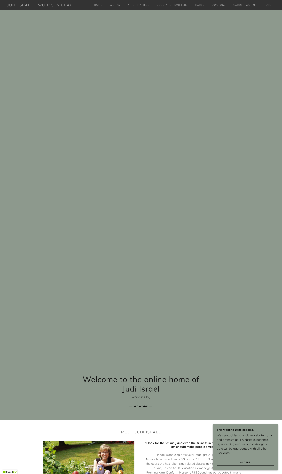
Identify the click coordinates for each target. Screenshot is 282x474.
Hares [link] (199, 4)
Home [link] (98, 4)
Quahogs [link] (219, 4)
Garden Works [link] (244, 4)
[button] (268, 5)
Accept (245, 462)
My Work (141, 406)
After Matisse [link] (138, 4)
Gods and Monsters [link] (172, 4)
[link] (39, 5)
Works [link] (115, 4)
